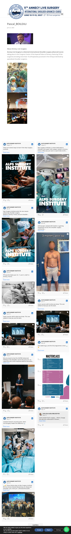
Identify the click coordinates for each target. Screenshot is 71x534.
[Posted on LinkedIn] (32, 144)
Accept (39, 530)
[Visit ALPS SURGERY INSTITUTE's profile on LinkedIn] (5, 144)
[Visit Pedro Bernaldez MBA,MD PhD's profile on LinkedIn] (41, 464)
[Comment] (42, 215)
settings (20, 532)
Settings (58, 530)
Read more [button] (6, 152)
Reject (48, 530)
